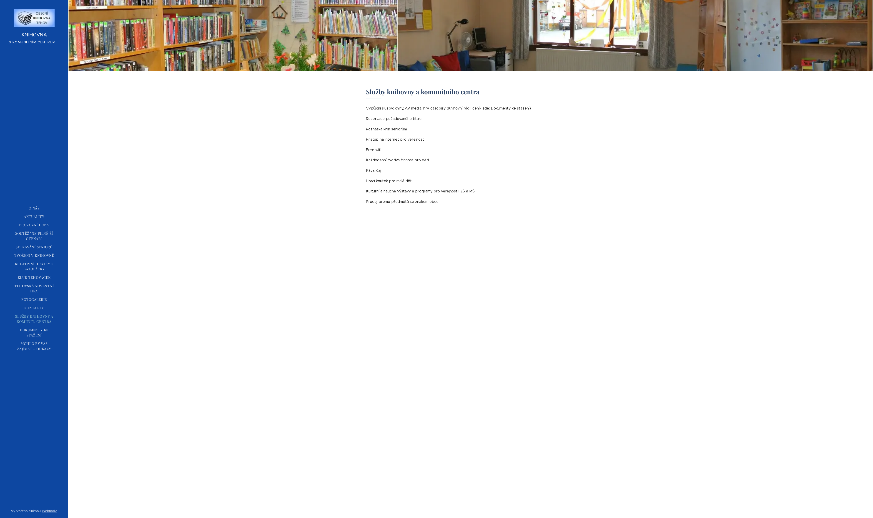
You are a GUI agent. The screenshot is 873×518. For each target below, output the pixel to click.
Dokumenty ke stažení (510, 108)
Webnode (49, 511)
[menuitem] (34, 208)
